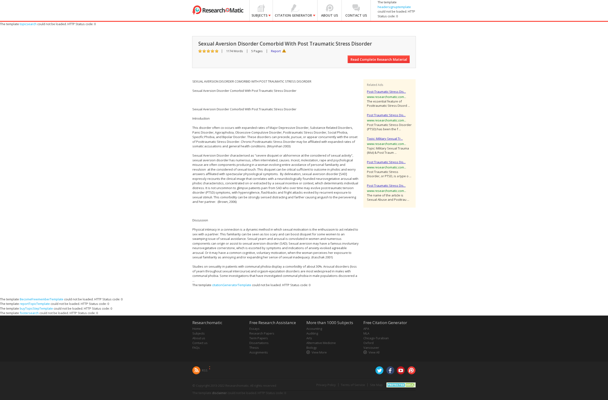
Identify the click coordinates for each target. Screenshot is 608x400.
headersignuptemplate (394, 7)
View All (374, 352)
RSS (205, 370)
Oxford (368, 343)
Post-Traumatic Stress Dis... (386, 91)
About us (198, 338)
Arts (309, 338)
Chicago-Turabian (376, 338)
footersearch (29, 313)
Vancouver (371, 347)
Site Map (376, 385)
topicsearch (28, 24)
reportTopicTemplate (35, 304)
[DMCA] (401, 384)
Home (196, 328)
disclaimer (219, 393)
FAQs (196, 347)
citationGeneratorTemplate (231, 285)
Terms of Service (353, 385)
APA (366, 328)
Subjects (198, 333)
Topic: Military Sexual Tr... (385, 138)
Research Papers (261, 333)
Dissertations (259, 343)
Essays (254, 328)
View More (319, 352)
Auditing (312, 333)
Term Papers (258, 338)
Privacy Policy (326, 385)
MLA (366, 333)
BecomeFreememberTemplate (41, 299)
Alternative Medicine (321, 343)
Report (276, 51)
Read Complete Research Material (379, 59)
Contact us (200, 343)
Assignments (258, 352)
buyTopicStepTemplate (36, 308)
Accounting (314, 328)
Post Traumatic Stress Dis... (386, 115)
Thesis (254, 347)
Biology (311, 347)
